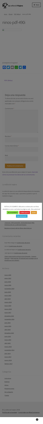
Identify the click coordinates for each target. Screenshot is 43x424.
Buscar (21, 420)
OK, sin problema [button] (12, 212)
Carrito (33, 418)
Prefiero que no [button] (24, 212)
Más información (21, 216)
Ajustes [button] (34, 212)
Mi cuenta (7, 420)
